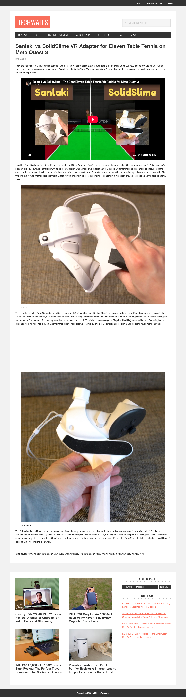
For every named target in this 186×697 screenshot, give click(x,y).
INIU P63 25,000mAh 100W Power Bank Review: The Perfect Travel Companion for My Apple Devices (38, 668)
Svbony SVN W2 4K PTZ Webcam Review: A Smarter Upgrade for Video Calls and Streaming (38, 617)
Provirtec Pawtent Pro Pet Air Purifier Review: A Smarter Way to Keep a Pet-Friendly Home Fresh (92, 668)
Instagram (164, 587)
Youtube (128, 587)
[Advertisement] (93, 349)
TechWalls (33, 22)
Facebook (140, 587)
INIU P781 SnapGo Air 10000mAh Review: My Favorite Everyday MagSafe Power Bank (91, 617)
